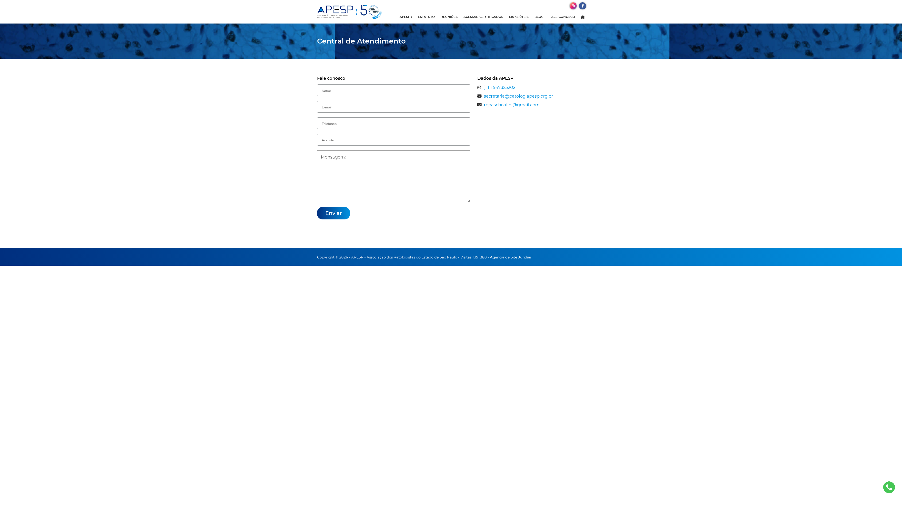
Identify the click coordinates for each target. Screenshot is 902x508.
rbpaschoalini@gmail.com (512, 104)
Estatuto (426, 17)
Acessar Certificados (483, 17)
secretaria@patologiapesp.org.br (518, 96)
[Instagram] (573, 5)
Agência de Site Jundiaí (510, 257)
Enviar (333, 213)
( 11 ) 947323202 (499, 87)
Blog (539, 17)
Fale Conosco (562, 17)
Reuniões (449, 17)
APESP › (406, 17)
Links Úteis (519, 17)
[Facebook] (582, 5)
